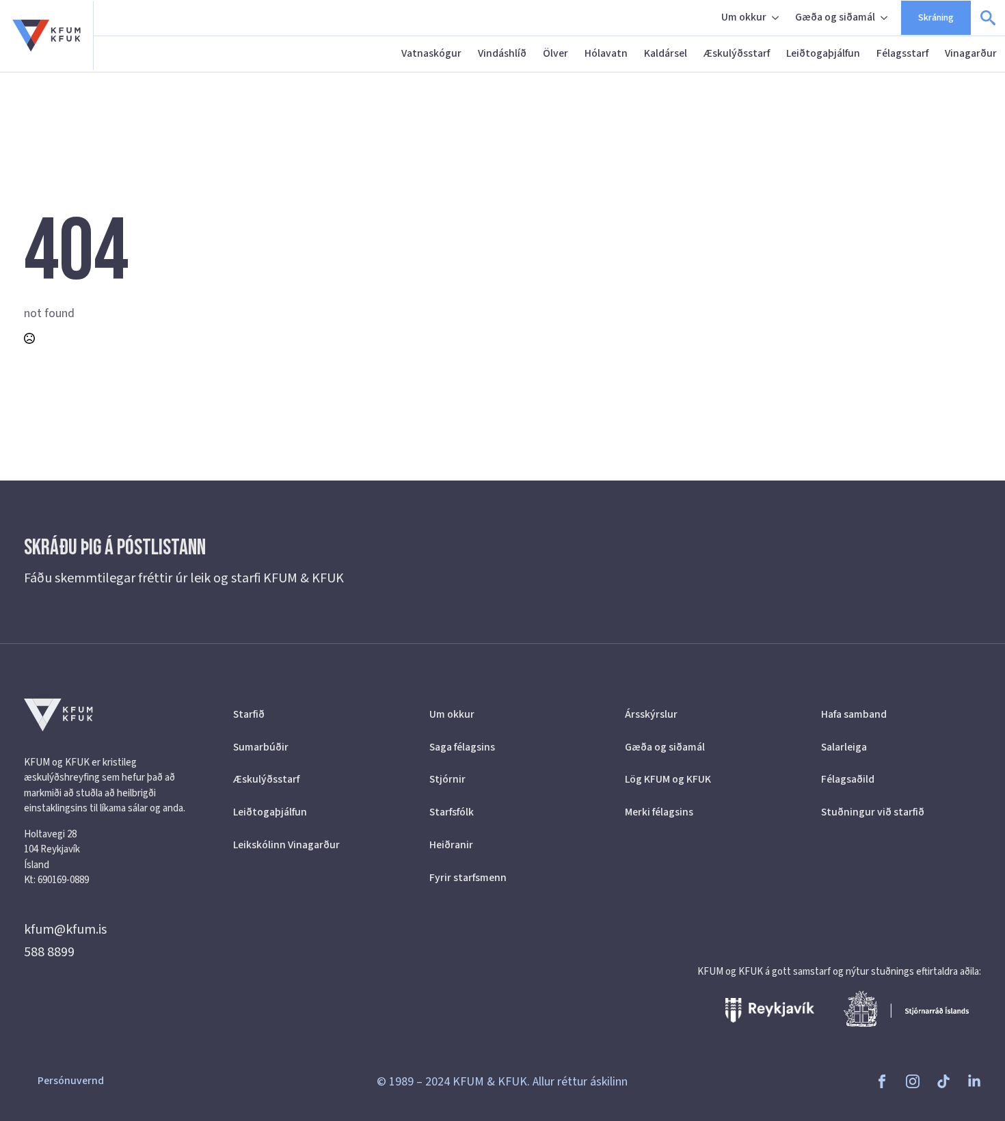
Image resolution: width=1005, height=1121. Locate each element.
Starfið (249, 714)
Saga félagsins (462, 747)
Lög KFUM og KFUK (668, 779)
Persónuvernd (71, 1080)
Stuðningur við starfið (872, 812)
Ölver (555, 53)
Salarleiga (844, 747)
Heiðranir (451, 844)
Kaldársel (665, 53)
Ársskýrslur (651, 714)
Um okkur (743, 17)
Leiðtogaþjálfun (823, 53)
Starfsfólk (451, 812)
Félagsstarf (902, 53)
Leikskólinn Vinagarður (286, 844)
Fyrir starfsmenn (468, 877)
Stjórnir (447, 779)
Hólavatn (606, 53)
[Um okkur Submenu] (776, 18)
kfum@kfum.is (65, 929)
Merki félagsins (659, 812)
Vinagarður (971, 53)
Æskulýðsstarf (737, 53)
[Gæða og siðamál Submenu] (885, 18)
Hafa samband (854, 714)
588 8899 (49, 952)
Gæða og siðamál (835, 17)
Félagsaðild (847, 779)
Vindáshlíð (502, 53)
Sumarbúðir (261, 747)
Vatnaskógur (431, 53)
